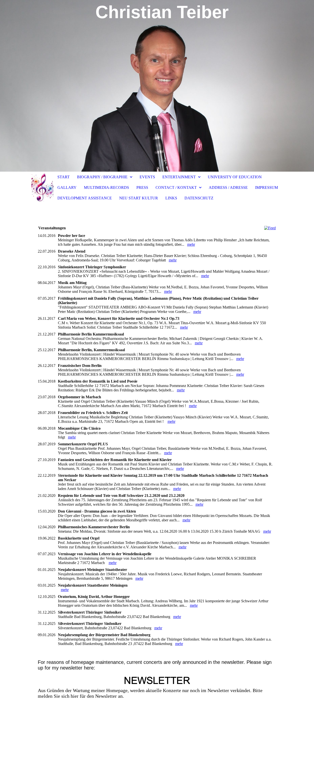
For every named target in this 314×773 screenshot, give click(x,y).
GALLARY (67, 187)
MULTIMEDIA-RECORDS (106, 187)
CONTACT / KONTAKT (176, 187)
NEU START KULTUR (138, 198)
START (63, 177)
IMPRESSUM (266, 187)
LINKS (171, 198)
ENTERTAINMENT (179, 177)
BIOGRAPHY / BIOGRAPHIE (103, 177)
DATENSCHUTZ (198, 198)
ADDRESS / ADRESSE (228, 187)
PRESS (142, 187)
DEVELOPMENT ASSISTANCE (84, 198)
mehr (191, 244)
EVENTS (147, 177)
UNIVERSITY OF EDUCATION (235, 177)
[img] (157, 86)
